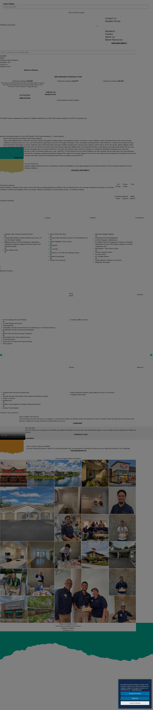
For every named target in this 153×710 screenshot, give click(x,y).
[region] (135, 694)
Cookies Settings (135, 703)
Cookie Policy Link (136, 689)
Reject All (135, 698)
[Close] (149, 682)
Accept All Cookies (135, 693)
